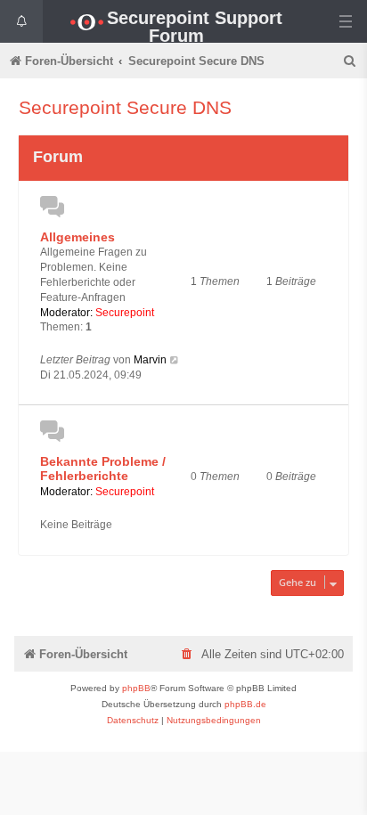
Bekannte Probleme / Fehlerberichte (103, 469)
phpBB (136, 688)
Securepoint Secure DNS (125, 107)
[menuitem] (351, 61)
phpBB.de (245, 704)
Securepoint (124, 312)
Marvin (150, 360)
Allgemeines (77, 237)
